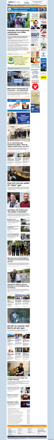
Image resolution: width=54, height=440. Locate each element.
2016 (31, 426)
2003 (14, 426)
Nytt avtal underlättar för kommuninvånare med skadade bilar (15, 415)
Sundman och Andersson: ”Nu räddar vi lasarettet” (17, 211)
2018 (34, 426)
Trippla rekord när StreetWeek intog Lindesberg (13, 220)
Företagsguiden (24, 4)
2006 (18, 426)
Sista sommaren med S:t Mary (13, 387)
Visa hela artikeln (28, 96)
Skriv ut (29, 52)
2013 (27, 426)
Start (8, 4)
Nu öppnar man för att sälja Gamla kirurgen (12, 227)
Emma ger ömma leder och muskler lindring (17, 378)
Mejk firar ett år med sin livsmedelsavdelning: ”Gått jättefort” (15, 420)
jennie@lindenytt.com (13, 432)
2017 (33, 426)
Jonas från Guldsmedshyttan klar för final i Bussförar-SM (13, 234)
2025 (44, 426)
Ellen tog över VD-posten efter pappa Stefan (13, 423)
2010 (23, 426)
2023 (41, 426)
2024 (42, 426)
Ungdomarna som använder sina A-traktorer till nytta (14, 417)
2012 (26, 426)
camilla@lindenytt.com (13, 431)
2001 (11, 426)
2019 (35, 426)
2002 (13, 426)
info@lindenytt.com (20, 430)
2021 (38, 426)
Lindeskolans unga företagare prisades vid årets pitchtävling (15, 419)
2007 (19, 426)
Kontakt (37, 4)
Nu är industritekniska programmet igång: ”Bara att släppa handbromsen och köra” (18, 144)
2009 (22, 426)
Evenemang (32, 4)
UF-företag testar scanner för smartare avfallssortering (14, 418)
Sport (15, 4)
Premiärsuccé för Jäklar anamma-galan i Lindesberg (13, 402)
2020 (37, 426)
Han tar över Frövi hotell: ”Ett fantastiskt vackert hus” (14, 422)
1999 (8, 426)
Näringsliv (12, 4)
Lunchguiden (19, 4)
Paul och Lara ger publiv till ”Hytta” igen (18, 184)
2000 (10, 426)
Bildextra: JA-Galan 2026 (13, 394)
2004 (15, 426)
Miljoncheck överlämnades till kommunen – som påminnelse (17, 89)
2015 (30, 426)
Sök (45, 4)
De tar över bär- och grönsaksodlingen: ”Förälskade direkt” (15, 414)
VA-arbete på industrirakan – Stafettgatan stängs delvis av (15, 416)
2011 (25, 426)
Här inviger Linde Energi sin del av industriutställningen (14, 421)
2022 (39, 426)
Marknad (29, 4)
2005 (17, 426)
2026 (45, 426)
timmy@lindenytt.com (10, 434)
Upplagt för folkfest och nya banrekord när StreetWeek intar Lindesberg (18, 286)
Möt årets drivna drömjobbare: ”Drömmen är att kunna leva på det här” (18, 259)
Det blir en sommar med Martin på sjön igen (18, 327)
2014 (29, 426)
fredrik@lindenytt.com (13, 430)
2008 (21, 426)
